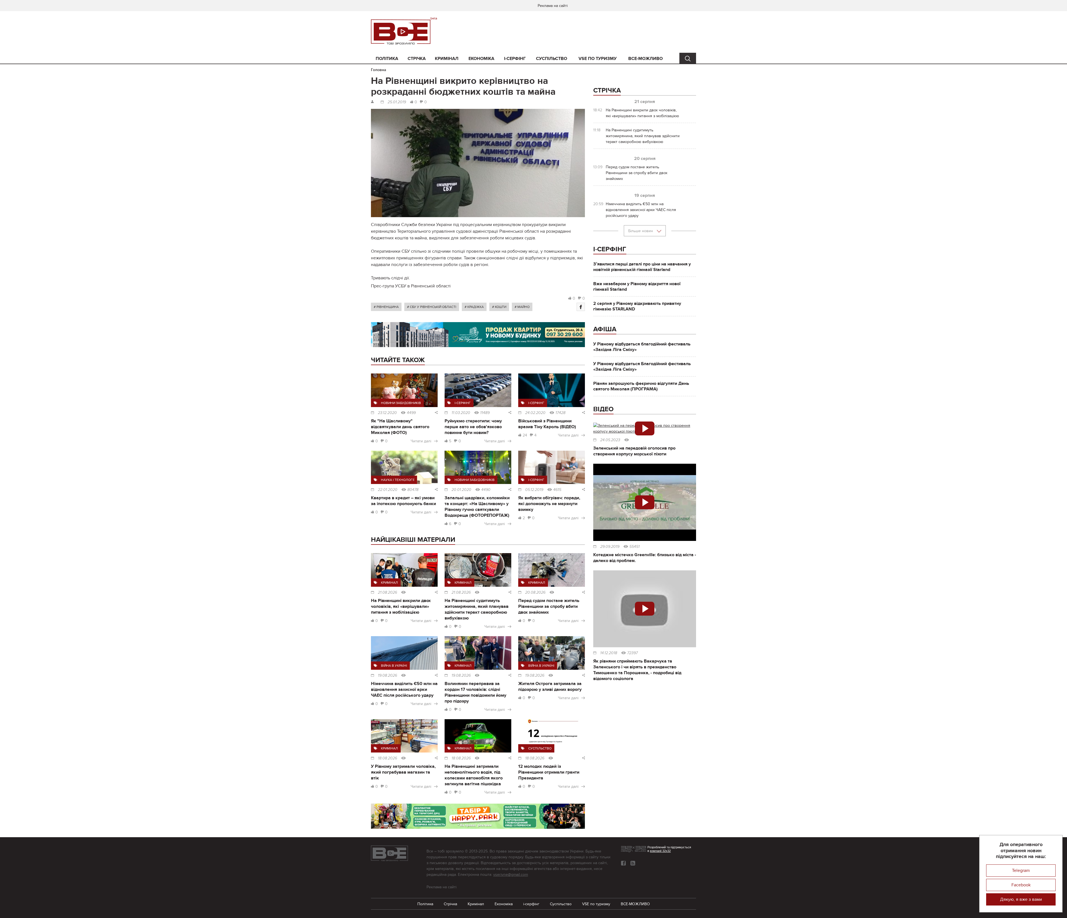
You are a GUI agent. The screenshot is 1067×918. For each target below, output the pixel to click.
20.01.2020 (461, 490)
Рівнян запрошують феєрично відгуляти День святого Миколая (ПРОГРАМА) (641, 386)
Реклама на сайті (553, 5)
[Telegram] (632, 863)
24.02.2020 (535, 413)
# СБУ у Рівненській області (431, 307)
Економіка (481, 58)
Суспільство (551, 58)
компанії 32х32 (660, 850)
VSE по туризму (598, 58)
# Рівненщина (386, 307)
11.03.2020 (461, 413)
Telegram (1021, 870)
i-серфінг (515, 58)
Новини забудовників (401, 403)
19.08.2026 (387, 675)
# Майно (522, 307)
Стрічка (417, 58)
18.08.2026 (387, 758)
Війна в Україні (394, 666)
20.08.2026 (535, 592)
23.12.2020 (387, 413)
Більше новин (641, 231)
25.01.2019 (397, 102)
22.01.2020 (387, 490)
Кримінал (446, 58)
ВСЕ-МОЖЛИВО (645, 58)
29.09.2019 (609, 547)
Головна (378, 69)
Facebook (1021, 885)
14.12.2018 (608, 653)
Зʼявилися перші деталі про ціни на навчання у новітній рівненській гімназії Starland (642, 266)
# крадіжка (474, 307)
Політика (387, 58)
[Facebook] (581, 307)
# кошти (499, 307)
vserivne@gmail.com (510, 874)
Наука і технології (397, 480)
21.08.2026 (387, 592)
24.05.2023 (610, 440)
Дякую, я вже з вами (1021, 899)
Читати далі (421, 441)
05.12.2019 (534, 490)
